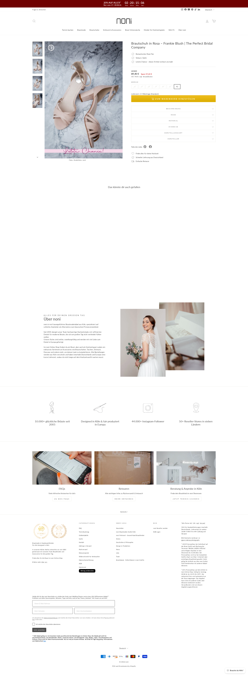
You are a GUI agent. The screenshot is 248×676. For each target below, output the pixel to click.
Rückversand (83, 549)
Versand (202, 523)
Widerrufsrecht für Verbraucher (89, 556)
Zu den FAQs (62, 499)
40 (163, 87)
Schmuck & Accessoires (112, 30)
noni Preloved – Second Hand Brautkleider (130, 535)
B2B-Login (156, 532)
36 (135, 87)
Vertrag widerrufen (87, 571)
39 (156, 87)
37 (142, 87)
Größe (134, 82)
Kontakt (81, 542)
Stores (118, 539)
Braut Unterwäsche (132, 30)
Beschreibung (173, 108)
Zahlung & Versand (85, 546)
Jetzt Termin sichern (186, 499)
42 (177, 87)
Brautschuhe (94, 30)
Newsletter (120, 528)
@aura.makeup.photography (190, 540)
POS (113, 666)
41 (170, 87)
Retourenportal (84, 553)
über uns (44, 562)
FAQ (80, 528)
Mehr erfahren (124, 499)
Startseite (123, 512)
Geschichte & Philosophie (124, 542)
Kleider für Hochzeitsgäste (154, 30)
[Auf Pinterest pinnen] (145, 147)
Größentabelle (83, 535)
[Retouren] (124, 468)
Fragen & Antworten (39, 9)
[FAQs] (62, 468)
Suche (81, 539)
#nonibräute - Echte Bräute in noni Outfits (130, 560)
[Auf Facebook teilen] (150, 147)
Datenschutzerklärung (86, 560)
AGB (80, 563)
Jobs (117, 553)
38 (149, 87)
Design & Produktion (123, 546)
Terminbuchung (84, 532)
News (118, 549)
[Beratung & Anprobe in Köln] (186, 468)
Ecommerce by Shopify (127, 666)
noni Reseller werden (160, 528)
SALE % (172, 30)
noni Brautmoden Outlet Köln (126, 532)
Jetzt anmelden (39, 630)
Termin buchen (67, 30)
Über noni (182, 30)
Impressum (82, 567)
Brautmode (81, 30)
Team (118, 556)
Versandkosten (148, 76)
